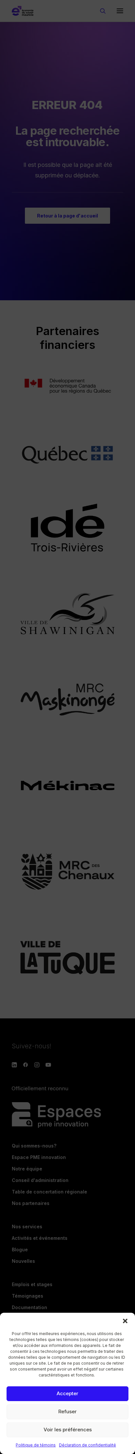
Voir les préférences (68, 1429)
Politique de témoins (36, 1445)
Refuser (67, 1411)
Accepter (67, 1393)
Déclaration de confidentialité (87, 1445)
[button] (125, 1321)
